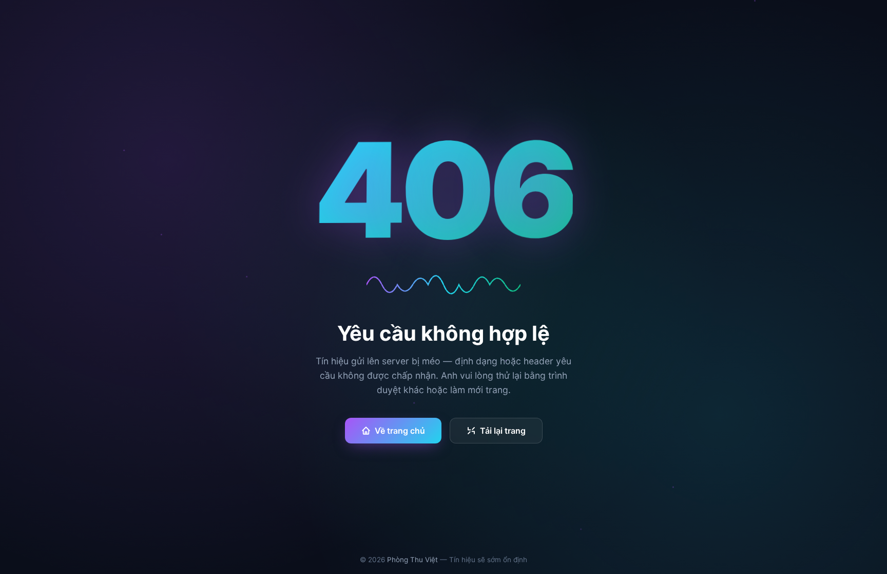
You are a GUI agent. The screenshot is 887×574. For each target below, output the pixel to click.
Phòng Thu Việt (412, 560)
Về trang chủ (400, 430)
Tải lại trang (503, 430)
